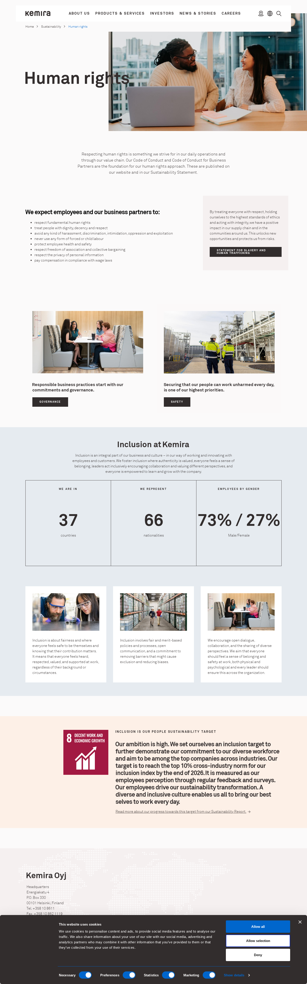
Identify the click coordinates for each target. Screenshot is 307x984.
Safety (177, 402)
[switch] (129, 975)
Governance (50, 402)
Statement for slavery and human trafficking (241, 252)
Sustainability (51, 27)
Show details (234, 975)
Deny (258, 955)
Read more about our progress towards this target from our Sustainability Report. (181, 811)
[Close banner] (300, 922)
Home (29, 27)
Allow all (258, 926)
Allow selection (258, 941)
